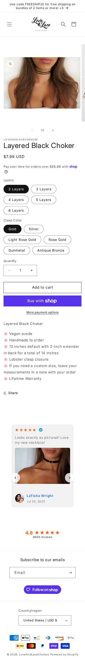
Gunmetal (16, 250)
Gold (12, 229)
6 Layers (16, 210)
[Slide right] (53, 130)
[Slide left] (32, 130)
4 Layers (16, 200)
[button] (9, 24)
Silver (34, 229)
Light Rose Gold (22, 240)
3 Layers (43, 189)
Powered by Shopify (64, 654)
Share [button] (13, 393)
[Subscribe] (70, 572)
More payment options (42, 312)
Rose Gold (57, 240)
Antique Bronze (50, 250)
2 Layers (16, 189)
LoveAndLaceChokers (34, 654)
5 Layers (43, 200)
